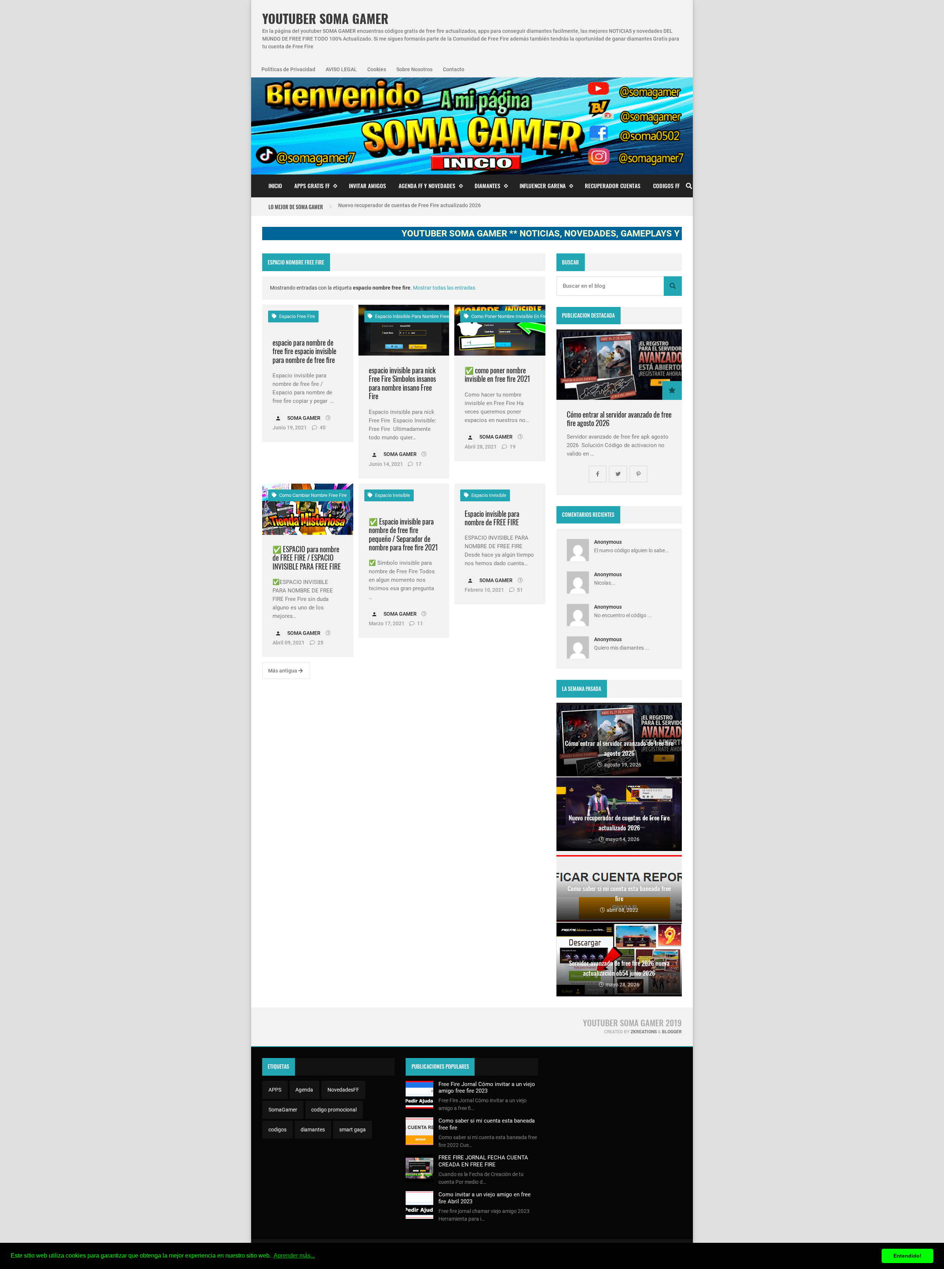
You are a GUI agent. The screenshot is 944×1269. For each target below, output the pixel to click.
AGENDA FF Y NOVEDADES (427, 185)
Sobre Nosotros (414, 69)
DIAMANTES (487, 185)
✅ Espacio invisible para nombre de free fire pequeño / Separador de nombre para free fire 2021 (403, 534)
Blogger (672, 1031)
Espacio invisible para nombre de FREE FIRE (492, 518)
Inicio (275, 185)
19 (512, 447)
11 (419, 623)
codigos (277, 1130)
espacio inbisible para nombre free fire (416, 316)
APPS (274, 1090)
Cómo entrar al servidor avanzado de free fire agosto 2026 (619, 419)
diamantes (313, 1130)
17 (417, 464)
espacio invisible (392, 495)
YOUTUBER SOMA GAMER (325, 18)
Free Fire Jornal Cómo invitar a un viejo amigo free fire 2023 (486, 1087)
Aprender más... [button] (294, 1255)
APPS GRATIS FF (312, 185)
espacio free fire (296, 316)
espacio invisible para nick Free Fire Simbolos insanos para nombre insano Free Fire (402, 383)
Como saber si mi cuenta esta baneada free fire (393, 207)
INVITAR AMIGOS (367, 185)
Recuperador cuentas (613, 185)
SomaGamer (282, 1110)
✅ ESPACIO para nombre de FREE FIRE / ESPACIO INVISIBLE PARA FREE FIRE (307, 558)
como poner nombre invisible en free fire (514, 316)
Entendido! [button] (907, 1256)
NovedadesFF (343, 1090)
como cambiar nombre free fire (312, 495)
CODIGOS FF (666, 185)
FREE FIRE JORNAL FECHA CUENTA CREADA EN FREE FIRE (483, 1161)
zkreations (644, 1031)
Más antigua (283, 671)
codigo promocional (334, 1110)
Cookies (376, 69)
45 (322, 428)
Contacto (453, 69)
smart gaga (352, 1130)
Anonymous (608, 542)
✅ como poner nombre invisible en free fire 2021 (497, 374)
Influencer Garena (543, 185)
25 (319, 643)
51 (519, 590)
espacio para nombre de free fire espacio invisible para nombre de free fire (304, 351)
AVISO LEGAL (341, 69)
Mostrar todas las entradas (444, 288)
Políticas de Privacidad (288, 69)
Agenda (304, 1090)
